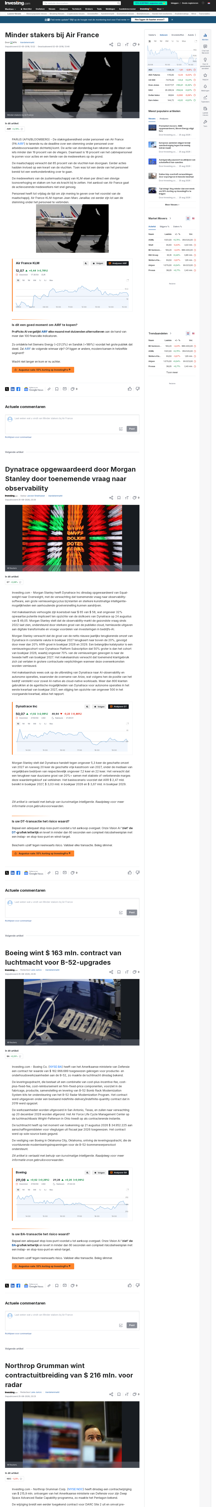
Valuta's (152, 35)
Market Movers (157, 218)
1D (18, 280)
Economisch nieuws (125, 14)
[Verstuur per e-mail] (65, 389)
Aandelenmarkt (107, 14)
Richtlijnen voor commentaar (18, 437)
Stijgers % (164, 226)
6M (34, 280)
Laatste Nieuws (14, 14)
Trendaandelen (158, 333)
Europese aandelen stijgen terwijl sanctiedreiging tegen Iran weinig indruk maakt (174, 145)
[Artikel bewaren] (119, 44)
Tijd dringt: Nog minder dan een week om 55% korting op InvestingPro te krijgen (176, 191)
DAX (150, 90)
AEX (150, 70)
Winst (193, 14)
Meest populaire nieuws (36, 14)
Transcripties (204, 14)
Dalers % (177, 226)
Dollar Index (154, 95)
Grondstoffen (92, 14)
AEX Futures (154, 75)
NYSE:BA (55, 1066)
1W (23, 280)
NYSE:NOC (75, 1489)
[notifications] (203, 2)
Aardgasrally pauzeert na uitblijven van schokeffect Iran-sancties (177, 161)
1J (40, 280)
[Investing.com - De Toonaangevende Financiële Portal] (17, 3)
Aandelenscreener (127, 9)
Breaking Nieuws (57, 14)
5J (45, 280)
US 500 (151, 80)
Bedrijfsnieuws (143, 14)
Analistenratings (182, 14)
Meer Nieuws (171, 204)
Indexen (163, 35)
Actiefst (152, 226)
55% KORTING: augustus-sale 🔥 (150, 3)
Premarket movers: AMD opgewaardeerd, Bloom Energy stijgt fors (176, 128)
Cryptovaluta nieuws (76, 14)
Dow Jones (153, 85)
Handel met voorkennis (162, 14)
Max (51, 280)
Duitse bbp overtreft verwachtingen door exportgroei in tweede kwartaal (176, 175)
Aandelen (192, 35)
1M (29, 280)
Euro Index (153, 100)
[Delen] (111, 44)
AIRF (21, 143)
